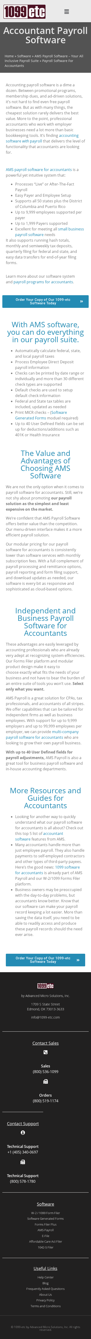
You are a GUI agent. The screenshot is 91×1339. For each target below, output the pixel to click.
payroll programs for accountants (43, 281)
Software (24, 56)
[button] (67, 12)
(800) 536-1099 (45, 1071)
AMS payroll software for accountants (39, 169)
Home (9, 56)
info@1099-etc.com (45, 1017)
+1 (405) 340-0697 (22, 1152)
